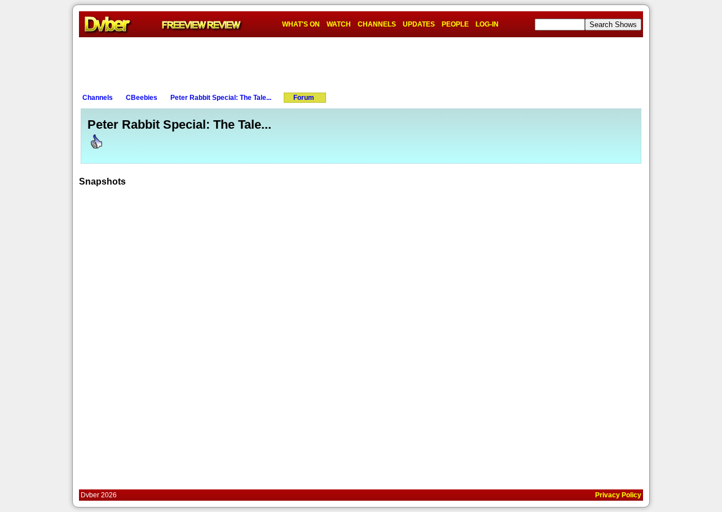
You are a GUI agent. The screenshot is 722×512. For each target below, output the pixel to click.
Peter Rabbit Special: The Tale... (220, 98)
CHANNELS (377, 24)
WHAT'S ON (301, 24)
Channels (97, 98)
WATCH (339, 24)
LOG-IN (487, 24)
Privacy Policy (618, 495)
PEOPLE (455, 24)
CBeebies (141, 98)
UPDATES (419, 24)
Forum (303, 98)
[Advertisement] (361, 62)
